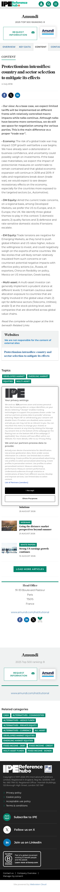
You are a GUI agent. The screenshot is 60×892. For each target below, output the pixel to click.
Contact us (8, 873)
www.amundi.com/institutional (30, 612)
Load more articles (30, 569)
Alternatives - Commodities (28, 715)
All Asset (40, 730)
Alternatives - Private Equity (20, 725)
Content (40, 46)
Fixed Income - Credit (41, 745)
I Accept (30, 490)
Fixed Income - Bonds (40, 751)
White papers (28, 544)
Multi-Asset (23, 381)
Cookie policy (13, 797)
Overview (9, 46)
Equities (8, 381)
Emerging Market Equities (18, 740)
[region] (30, 446)
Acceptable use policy (18, 801)
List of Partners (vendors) (16, 482)
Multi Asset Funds (13, 751)
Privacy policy (13, 792)
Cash (6, 715)
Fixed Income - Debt (14, 745)
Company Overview (26, 873)
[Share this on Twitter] (11, 95)
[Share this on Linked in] (17, 95)
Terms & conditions (17, 805)
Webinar (25, 522)
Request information (18, 33)
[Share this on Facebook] (4, 95)
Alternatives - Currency (17, 730)
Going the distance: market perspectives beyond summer (35, 528)
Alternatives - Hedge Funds (19, 720)
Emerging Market (38, 376)
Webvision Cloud (38, 884)
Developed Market (14, 376)
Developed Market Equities (19, 735)
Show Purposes (29, 498)
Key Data (25, 46)
